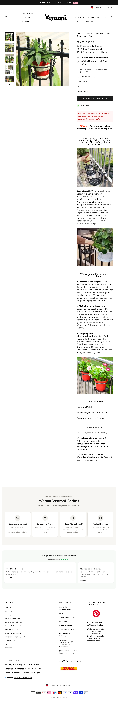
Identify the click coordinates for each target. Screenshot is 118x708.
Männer (26, 17)
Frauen (26, 13)
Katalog (26, 21)
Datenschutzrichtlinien (14, 626)
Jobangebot (10, 640)
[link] (59, 569)
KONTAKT (88, 13)
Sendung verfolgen (87, 17)
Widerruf (92, 21)
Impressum (9, 615)
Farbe (80, 87)
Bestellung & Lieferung (14, 622)
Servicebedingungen (13, 633)
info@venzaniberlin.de (23, 677)
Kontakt (8, 607)
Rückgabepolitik (11, 629)
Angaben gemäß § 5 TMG (15, 637)
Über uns (8, 611)
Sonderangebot (87, 77)
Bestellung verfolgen (13, 618)
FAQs (80, 21)
